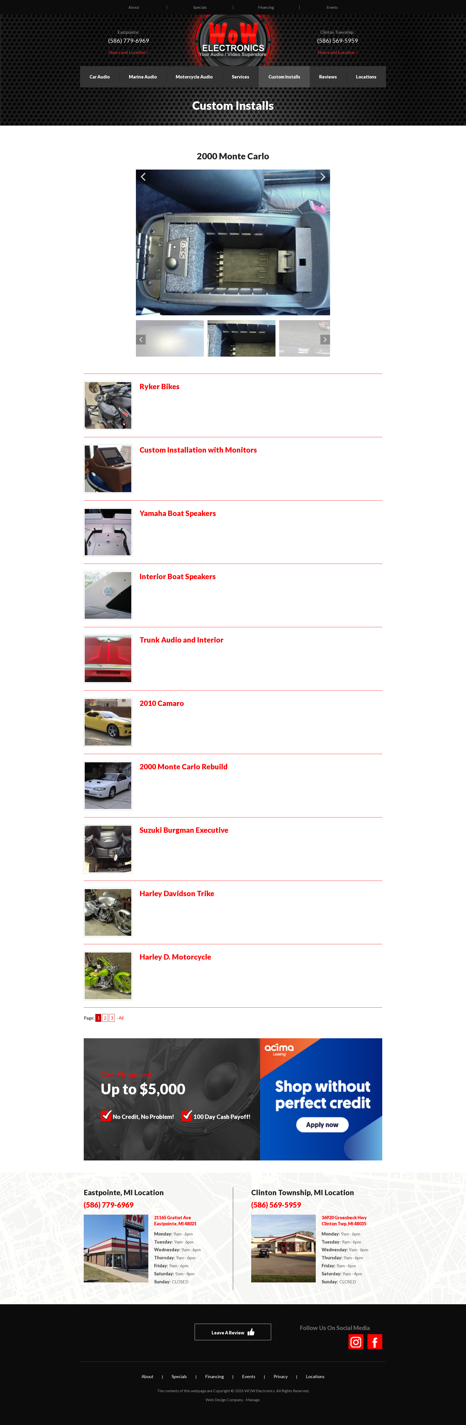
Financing (266, 7)
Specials (200, 7)
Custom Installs (284, 76)
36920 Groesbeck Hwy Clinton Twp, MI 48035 (344, 1220)
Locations (366, 76)
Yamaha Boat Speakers (178, 513)
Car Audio (100, 76)
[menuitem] (134, 7)
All (121, 1018)
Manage (253, 1399)
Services (240, 76)
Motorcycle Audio (194, 76)
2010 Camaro (162, 703)
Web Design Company (224, 1399)
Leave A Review (228, 1333)
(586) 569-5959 (337, 40)
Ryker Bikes (160, 386)
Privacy (281, 1376)
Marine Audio (143, 76)
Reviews (328, 76)
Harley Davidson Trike (177, 893)
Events (332, 7)
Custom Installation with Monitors (198, 449)
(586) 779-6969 (128, 40)
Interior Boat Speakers (178, 576)
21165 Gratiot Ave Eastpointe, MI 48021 (175, 1220)
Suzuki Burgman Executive (184, 829)
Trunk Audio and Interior (182, 639)
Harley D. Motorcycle (175, 956)
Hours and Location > (128, 52)
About (133, 7)
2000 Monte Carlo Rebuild (184, 766)
